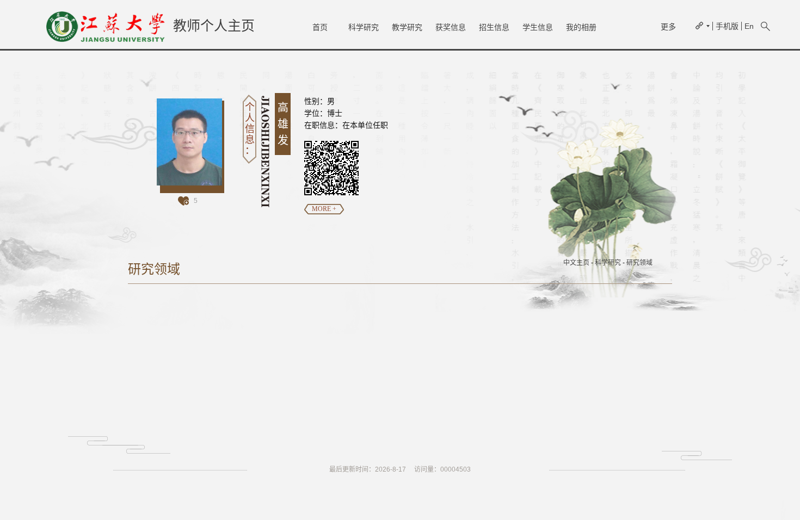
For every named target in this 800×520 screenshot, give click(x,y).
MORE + (324, 209)
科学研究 (363, 27)
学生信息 (537, 27)
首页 (320, 27)
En (749, 26)
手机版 (727, 26)
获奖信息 (450, 27)
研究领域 (639, 263)
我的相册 (581, 27)
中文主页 (576, 263)
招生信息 (494, 27)
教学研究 (407, 27)
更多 (668, 26)
